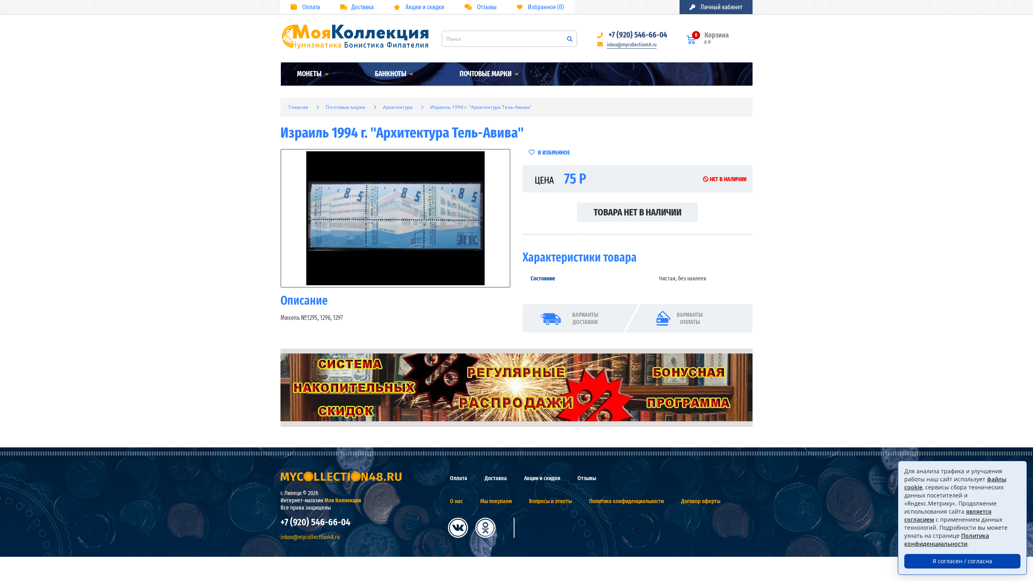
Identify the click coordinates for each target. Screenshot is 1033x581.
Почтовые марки (486, 73)
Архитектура (398, 107)
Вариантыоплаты (690, 318)
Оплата (310, 7)
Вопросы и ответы (550, 501)
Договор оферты (700, 501)
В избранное (553, 152)
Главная (298, 107)
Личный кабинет (720, 7)
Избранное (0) (545, 7)
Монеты (310, 73)
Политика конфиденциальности (626, 501)
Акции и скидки (424, 7)
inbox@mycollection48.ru (632, 45)
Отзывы (486, 7)
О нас (456, 501)
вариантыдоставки (585, 318)
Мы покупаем (496, 501)
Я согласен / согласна (962, 561)
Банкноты (391, 73)
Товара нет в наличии (638, 212)
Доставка (362, 7)
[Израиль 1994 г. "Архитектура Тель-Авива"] (395, 218)
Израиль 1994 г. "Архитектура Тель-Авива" (481, 107)
